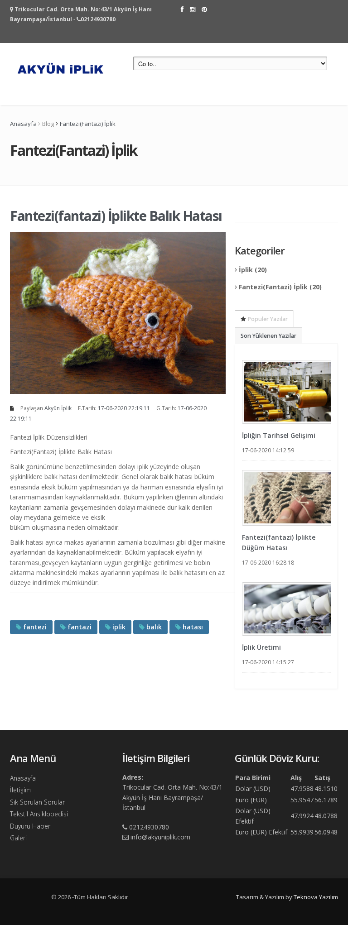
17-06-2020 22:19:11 (124, 408)
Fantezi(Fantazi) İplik (88, 124)
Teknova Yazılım (316, 897)
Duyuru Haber (30, 826)
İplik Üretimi (261, 647)
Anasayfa (23, 124)
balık (153, 627)
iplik (118, 627)
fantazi (79, 627)
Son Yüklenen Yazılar (268, 336)
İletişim (20, 790)
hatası (192, 627)
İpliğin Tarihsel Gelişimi (278, 435)
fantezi (34, 627)
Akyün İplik (58, 408)
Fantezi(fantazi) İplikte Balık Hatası (116, 215)
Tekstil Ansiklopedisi (39, 814)
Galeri (18, 838)
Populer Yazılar (267, 319)
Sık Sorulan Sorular (37, 802)
